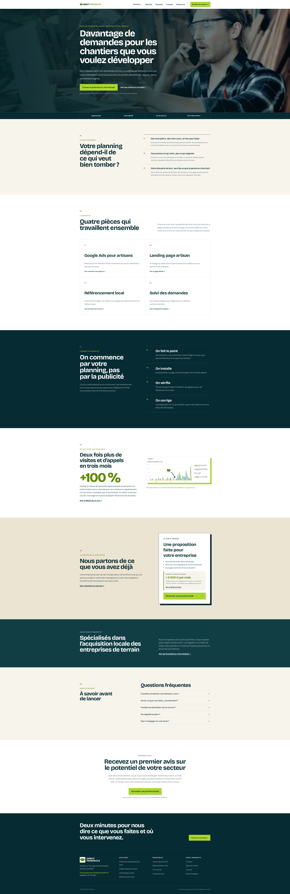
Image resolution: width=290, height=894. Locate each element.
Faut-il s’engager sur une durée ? (155, 721)
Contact (189, 870)
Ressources (180, 4)
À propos (169, 4)
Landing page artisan (126, 873)
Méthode (148, 4)
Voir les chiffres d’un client (133, 87)
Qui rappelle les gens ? (150, 714)
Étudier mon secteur (200, 4)
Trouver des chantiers (160, 862)
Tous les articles (158, 874)
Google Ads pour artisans (128, 869)
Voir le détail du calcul (173, 587)
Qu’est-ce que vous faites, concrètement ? (159, 700)
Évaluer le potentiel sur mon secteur (98, 87)
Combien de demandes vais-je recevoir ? (158, 707)
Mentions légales (192, 874)
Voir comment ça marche (92, 586)
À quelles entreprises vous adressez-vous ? (160, 693)
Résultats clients (192, 866)
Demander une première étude (145, 791)
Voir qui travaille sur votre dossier (175, 654)
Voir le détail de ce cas (91, 500)
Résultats (159, 4)
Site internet (157, 870)
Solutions (136, 4)
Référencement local (126, 877)
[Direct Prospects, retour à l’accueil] (90, 4)
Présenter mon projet (199, 838)
